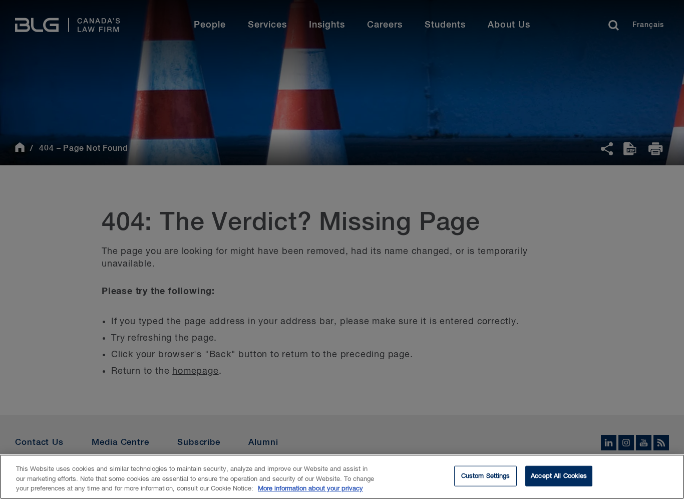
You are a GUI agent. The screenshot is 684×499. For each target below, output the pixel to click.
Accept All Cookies (559, 475)
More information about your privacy (310, 488)
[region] (342, 476)
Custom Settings (485, 475)
